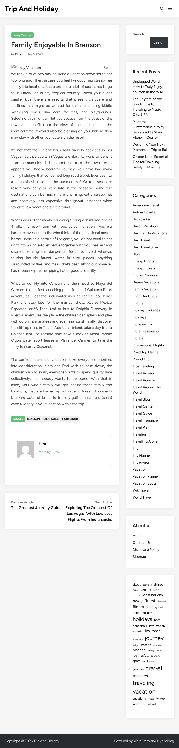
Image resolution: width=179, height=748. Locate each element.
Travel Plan (141, 427)
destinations (153, 595)
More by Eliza (49, 452)
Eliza (18, 54)
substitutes (148, 661)
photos (157, 645)
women (139, 704)
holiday (147, 613)
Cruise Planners (145, 275)
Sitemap (139, 556)
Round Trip (141, 359)
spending (155, 655)
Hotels (138, 338)
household (70, 418)
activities (147, 584)
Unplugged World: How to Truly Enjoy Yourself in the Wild (148, 86)
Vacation (139, 469)
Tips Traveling (143, 366)
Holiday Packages (146, 310)
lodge (135, 645)
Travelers (139, 434)
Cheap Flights (143, 261)
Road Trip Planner (146, 352)
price (158, 650)
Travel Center (143, 406)
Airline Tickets (144, 212)
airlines (158, 584)
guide (136, 613)
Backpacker (142, 219)
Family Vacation (22, 35)
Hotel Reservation (147, 331)
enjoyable (51, 418)
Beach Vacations (146, 226)
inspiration (138, 631)
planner (139, 650)
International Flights (148, 345)
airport (136, 590)
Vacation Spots (144, 483)
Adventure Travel (146, 205)
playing (150, 650)
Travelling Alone (145, 441)
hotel (157, 620)
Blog (136, 254)
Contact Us (141, 543)
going (149, 607)
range (136, 655)
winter (160, 699)
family (138, 601)
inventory (138, 639)
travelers (140, 675)
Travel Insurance (145, 420)
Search (138, 34)
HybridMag (165, 741)
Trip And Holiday (31, 9)
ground (159, 607)
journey (154, 638)
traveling (144, 683)
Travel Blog (141, 399)
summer (138, 669)
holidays (142, 619)
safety (145, 655)
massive (145, 645)
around (146, 590)
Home (137, 536)
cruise (137, 595)
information (157, 626)
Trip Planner (142, 455)
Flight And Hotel (145, 296)
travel (154, 668)
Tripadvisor (141, 462)
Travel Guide (142, 413)
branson (33, 418)
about (137, 584)
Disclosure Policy (146, 549)
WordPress (141, 741)
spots (136, 661)
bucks (156, 590)
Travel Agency (144, 380)
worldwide (151, 704)
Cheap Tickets (144, 268)
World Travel (142, 497)
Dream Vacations (146, 282)
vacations (139, 699)
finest (150, 600)
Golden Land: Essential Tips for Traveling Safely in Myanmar (150, 162)
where (151, 698)
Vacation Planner (146, 476)
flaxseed (161, 601)
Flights (138, 303)
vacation (144, 691)
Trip (135, 448)
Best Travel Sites (145, 247)
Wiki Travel (141, 490)
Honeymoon (142, 324)
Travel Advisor (143, 373)
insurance (153, 631)
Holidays (139, 317)
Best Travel (141, 240)
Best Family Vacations (150, 233)
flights (138, 606)
